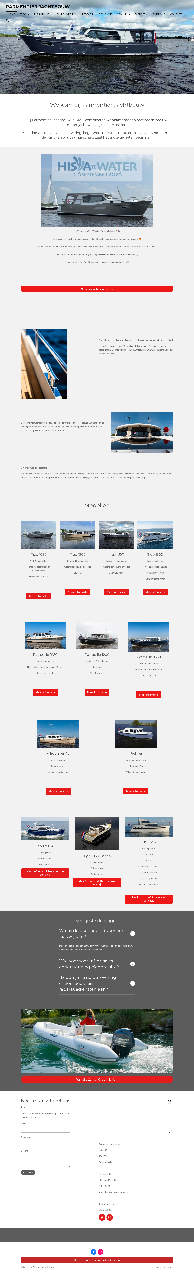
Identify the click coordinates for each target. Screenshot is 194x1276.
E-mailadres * (27, 1137)
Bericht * (25, 1150)
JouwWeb (169, 1267)
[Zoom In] (169, 1132)
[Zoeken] (7, 20)
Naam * (24, 1123)
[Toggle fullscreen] (169, 1101)
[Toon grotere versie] (45, 829)
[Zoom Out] (169, 1137)
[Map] (136, 1119)
